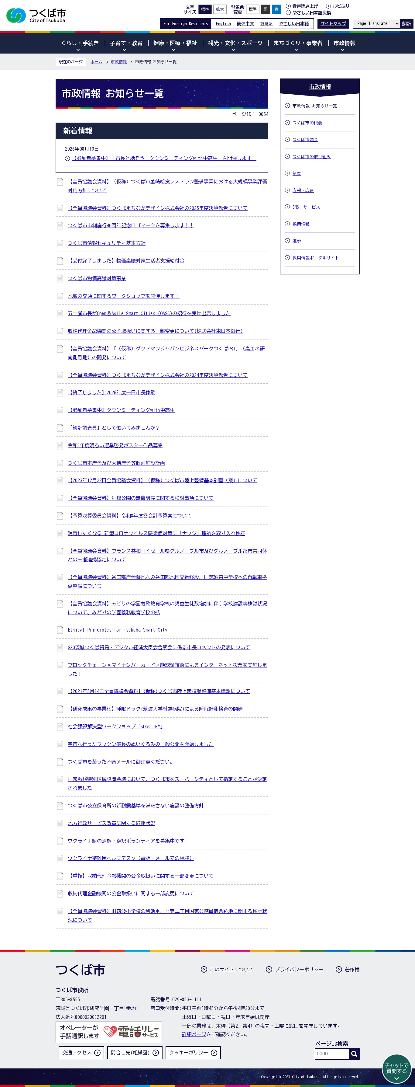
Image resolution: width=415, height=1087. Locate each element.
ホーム (96, 62)
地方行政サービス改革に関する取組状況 (111, 823)
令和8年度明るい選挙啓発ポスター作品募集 (115, 445)
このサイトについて (232, 969)
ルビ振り (341, 6)
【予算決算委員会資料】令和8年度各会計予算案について (130, 515)
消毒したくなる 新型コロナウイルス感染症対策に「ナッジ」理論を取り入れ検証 (156, 533)
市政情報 (119, 62)
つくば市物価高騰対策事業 (97, 278)
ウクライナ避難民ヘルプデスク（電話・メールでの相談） (131, 858)
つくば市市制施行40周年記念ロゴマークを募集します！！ (131, 225)
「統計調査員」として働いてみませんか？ (114, 427)
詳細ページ (194, 1034)
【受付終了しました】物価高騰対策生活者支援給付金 (126, 260)
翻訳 (406, 23)
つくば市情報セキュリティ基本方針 (107, 243)
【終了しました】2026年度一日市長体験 (111, 392)
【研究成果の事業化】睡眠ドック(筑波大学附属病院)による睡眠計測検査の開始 (155, 708)
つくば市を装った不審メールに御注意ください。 (121, 761)
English (223, 23)
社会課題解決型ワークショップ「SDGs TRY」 (116, 726)
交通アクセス (76, 1052)
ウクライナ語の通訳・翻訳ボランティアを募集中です (126, 840)
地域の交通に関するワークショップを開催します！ (124, 296)
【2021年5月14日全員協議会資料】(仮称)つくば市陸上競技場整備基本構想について (159, 691)
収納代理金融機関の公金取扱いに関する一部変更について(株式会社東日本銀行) (155, 331)
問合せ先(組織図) (130, 1052)
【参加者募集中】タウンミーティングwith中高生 (121, 410)
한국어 (266, 23)
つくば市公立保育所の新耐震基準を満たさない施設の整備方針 (136, 805)
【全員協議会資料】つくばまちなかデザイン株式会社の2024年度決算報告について (158, 375)
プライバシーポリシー (299, 969)
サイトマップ (333, 23)
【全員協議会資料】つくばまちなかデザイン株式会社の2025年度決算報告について (158, 208)
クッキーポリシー (188, 1052)
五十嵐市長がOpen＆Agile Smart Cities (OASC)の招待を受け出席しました (149, 313)
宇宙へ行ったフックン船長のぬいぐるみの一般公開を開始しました (141, 744)
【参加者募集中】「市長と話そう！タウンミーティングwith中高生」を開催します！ (164, 158)
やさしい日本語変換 (312, 12)
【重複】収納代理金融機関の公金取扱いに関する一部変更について (141, 875)
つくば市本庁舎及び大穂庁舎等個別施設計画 (116, 463)
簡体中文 (245, 23)
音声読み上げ (305, 6)
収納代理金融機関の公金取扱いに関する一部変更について (131, 893)
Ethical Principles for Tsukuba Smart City (117, 629)
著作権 (352, 969)
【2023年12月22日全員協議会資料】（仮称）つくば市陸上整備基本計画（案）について (162, 480)
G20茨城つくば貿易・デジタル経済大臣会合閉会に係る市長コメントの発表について (159, 647)
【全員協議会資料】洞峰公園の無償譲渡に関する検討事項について (141, 498)
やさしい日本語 (294, 23)
